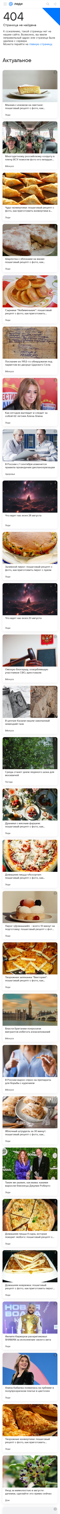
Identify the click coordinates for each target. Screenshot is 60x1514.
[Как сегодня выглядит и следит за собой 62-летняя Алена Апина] (30, 402)
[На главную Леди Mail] (17, 4)
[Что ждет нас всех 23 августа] (30, 607)
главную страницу (40, 44)
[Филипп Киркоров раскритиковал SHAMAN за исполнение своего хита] (30, 1326)
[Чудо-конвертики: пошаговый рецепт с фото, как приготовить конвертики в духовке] (30, 197)
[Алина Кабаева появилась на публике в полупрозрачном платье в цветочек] (30, 1377)
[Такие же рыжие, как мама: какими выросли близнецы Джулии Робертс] (30, 1172)
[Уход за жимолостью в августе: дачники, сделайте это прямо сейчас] (30, 1479)
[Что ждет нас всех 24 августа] (30, 505)
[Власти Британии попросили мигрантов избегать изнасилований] (30, 1018)
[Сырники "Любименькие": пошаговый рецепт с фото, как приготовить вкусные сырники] (30, 299)
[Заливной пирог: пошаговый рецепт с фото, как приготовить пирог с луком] (30, 556)
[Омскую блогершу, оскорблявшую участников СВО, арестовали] (30, 658)
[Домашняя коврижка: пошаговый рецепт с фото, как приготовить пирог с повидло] (30, 1274)
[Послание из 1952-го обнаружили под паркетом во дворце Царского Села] (30, 351)
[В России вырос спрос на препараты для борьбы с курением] (30, 1069)
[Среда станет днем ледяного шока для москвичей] (30, 761)
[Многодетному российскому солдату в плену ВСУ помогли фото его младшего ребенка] (30, 145)
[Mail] (11, 4)
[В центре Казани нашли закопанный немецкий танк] (30, 710)
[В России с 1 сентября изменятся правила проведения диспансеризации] (30, 453)
